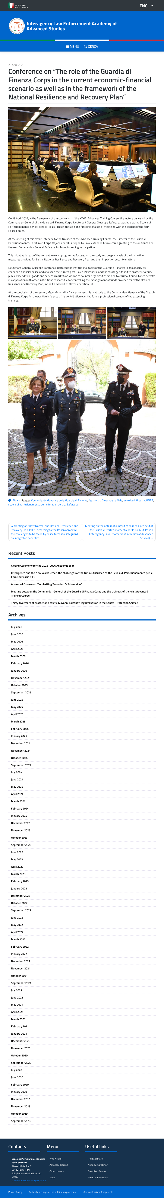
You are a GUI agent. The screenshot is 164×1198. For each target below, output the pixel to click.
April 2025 (17, 714)
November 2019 (20, 1106)
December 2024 (20, 743)
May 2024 (17, 786)
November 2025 (20, 678)
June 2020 (17, 1077)
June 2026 (17, 634)
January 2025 (19, 736)
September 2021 (21, 983)
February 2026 (20, 663)
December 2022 (20, 896)
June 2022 (17, 917)
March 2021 (18, 1019)
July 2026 (16, 627)
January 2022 (19, 954)
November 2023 (20, 830)
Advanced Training (59, 1165)
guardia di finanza (134, 500)
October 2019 (19, 1113)
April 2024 (17, 794)
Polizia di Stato (95, 1158)
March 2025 (18, 721)
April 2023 (17, 866)
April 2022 (17, 932)
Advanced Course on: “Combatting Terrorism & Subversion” (46, 584)
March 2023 (18, 874)
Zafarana (72, 504)
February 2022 (20, 946)
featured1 (95, 500)
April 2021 (17, 1012)
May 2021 (17, 1004)
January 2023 (19, 888)
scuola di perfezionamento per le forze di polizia (37, 504)
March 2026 (18, 656)
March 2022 (18, 939)
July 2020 (16, 1070)
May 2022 (17, 925)
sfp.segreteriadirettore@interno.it (29, 1180)
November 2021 (20, 968)
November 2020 (20, 1048)
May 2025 (17, 707)
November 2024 (20, 750)
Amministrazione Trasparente (98, 1192)
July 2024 (16, 772)
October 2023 (19, 837)
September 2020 (21, 1063)
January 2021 (19, 1033)
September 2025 (21, 692)
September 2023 (21, 845)
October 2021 (19, 975)
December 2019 (20, 1099)
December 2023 (20, 823)
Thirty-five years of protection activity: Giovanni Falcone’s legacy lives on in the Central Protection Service (74, 603)
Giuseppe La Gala (112, 500)
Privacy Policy (15, 1192)
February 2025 (20, 729)
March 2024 (18, 801)
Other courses (57, 1171)
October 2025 (19, 685)
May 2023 (17, 859)
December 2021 (20, 961)
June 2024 (17, 779)
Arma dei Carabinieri (98, 1165)
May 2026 (17, 641)
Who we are (56, 1158)
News (16, 500)
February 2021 (20, 1026)
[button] (145, 5)
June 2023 (17, 852)
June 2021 (17, 997)
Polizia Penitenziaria (98, 1177)
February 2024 (20, 808)
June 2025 (17, 699)
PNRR (149, 500)
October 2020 (19, 1055)
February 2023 (20, 881)
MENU (74, 46)
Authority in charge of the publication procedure (53, 1192)
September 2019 (21, 1121)
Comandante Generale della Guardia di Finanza (59, 500)
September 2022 (21, 910)
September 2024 (21, 765)
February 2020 (20, 1084)
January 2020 (19, 1092)
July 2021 (16, 990)
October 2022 (19, 903)
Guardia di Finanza (97, 1171)
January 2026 (19, 670)
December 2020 (20, 1041)
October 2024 (19, 758)
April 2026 (17, 649)
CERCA (92, 46)
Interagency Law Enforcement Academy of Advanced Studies (72, 26)
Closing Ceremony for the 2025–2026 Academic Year (42, 565)
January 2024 (19, 816)
